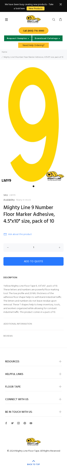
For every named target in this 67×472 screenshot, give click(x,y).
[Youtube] (31, 423)
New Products (35, 8)
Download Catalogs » (47, 38)
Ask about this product (20, 234)
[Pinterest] (25, 423)
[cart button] (60, 20)
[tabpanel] (33, 124)
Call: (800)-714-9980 (33, 31)
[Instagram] (18, 423)
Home (4, 52)
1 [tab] (33, 186)
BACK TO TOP (33, 464)
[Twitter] (12, 423)
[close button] (61, 4)
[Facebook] (6, 423)
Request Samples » (18, 38)
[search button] (54, 20)
